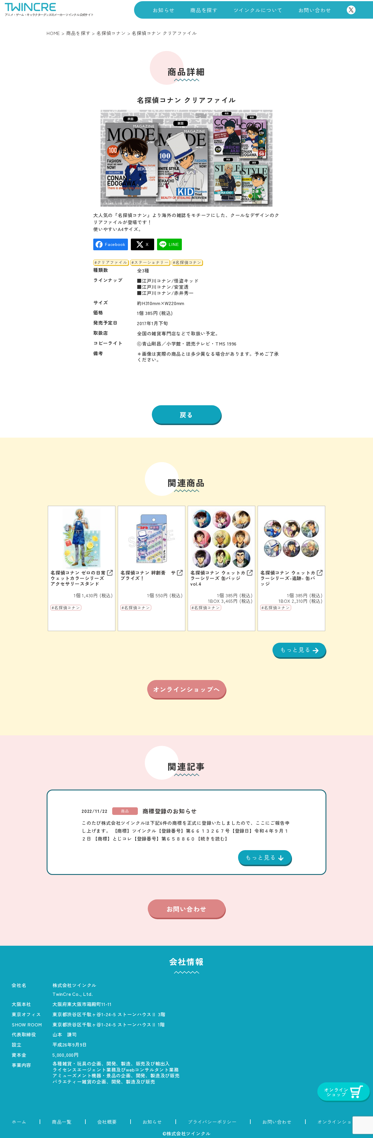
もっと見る (296, 649)
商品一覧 (61, 1121)
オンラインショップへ (186, 689)
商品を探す (204, 10)
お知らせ (164, 10)
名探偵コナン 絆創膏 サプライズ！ (148, 575)
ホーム (19, 1121)
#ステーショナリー (149, 262)
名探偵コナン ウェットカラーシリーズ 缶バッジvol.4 (218, 578)
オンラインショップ (339, 1121)
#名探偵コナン (187, 262)
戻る (186, 414)
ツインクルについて (258, 10)
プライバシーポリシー (212, 1121)
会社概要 (107, 1121)
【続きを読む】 (213, 838)
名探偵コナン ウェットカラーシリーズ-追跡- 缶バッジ (288, 578)
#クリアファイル (110, 262)
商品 (125, 811)
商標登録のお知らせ (169, 811)
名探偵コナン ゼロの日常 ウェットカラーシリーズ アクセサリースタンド (78, 578)
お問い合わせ (314, 10)
